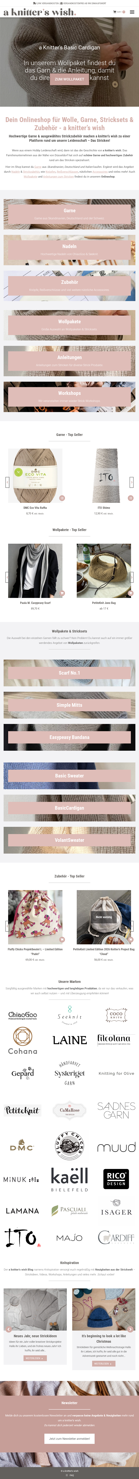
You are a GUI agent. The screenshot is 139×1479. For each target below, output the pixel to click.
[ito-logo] (23, 1237)
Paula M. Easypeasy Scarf (35, 603)
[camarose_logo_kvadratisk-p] (69, 1110)
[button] (7, 482)
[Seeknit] (69, 1015)
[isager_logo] (116, 1211)
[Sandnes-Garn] (116, 1110)
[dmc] (23, 1147)
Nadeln (15, 171)
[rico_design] (116, 1179)
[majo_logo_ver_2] (69, 1237)
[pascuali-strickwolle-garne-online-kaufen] (69, 1211)
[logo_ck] (116, 1015)
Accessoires (100, 171)
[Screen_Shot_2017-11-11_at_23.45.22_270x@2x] (22, 1110)
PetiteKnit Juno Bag (104, 603)
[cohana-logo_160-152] (22, 1040)
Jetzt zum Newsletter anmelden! (69, 1438)
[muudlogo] (116, 1147)
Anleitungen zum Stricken (58, 176)
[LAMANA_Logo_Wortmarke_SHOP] (22, 1211)
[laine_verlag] (69, 1040)
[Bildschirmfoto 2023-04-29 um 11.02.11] (116, 1040)
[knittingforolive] (116, 1073)
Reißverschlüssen (67, 171)
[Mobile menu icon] (132, 12)
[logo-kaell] (69, 1179)
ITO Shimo (104, 508)
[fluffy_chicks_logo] (69, 1146)
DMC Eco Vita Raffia (35, 508)
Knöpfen (51, 171)
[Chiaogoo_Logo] (22, 1015)
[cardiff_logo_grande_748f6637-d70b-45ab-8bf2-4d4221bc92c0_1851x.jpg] (116, 1237)
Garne (37, 167)
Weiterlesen (33, 1358)
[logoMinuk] (22, 1179)
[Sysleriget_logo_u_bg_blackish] (69, 1073)
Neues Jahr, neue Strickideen (35, 1336)
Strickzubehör (31, 171)
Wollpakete (30, 176)
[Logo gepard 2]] (22, 1073)
